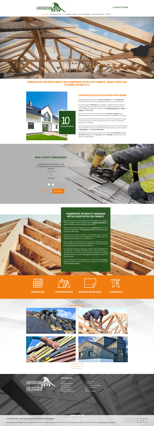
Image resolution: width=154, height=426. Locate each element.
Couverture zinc (65, 385)
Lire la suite (50, 178)
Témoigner (58, 191)
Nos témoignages (84, 14)
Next (54, 184)
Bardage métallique (67, 383)
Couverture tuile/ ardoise (93, 385)
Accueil (45, 14)
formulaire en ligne (73, 263)
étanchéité (83, 129)
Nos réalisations (71, 14)
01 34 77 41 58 (89, 136)
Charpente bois (90, 382)
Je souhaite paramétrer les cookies (106, 422)
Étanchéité (88, 383)
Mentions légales (90, 391)
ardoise (80, 110)
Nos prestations (55, 14)
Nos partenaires (98, 14)
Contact (108, 14)
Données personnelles (68, 391)
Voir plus (77, 366)
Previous (50, 184)
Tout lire (44, 191)
